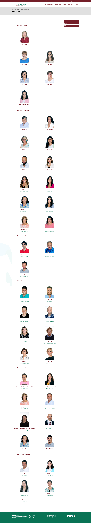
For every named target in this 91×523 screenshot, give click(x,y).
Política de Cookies (32, 518)
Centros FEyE (57, 1)
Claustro (65, 23)
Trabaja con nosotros (76, 1)
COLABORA (52, 1)
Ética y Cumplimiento (32, 515)
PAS (65, 25)
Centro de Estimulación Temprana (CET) (66, 1)
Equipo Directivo (67, 20)
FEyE (49, 1)
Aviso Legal (31, 516)
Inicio (45, 4)
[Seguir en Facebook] (68, 516)
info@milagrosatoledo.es (55, 517)
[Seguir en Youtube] (75, 516)
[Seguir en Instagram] (70, 516)
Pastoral (77, 4)
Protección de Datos (32, 517)
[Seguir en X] (72, 516)
